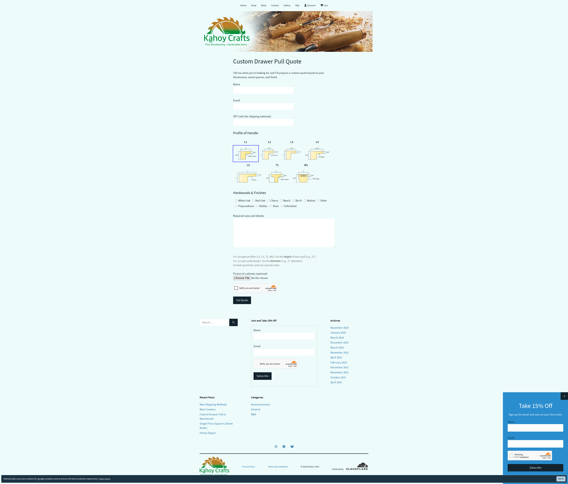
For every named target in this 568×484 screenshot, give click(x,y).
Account (311, 5)
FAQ (297, 5)
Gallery (287, 5)
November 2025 (339, 328)
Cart (325, 5)
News (263, 5)
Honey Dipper (208, 433)
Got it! (561, 478)
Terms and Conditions (278, 466)
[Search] (233, 322)
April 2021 (336, 382)
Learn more (104, 478)
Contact (275, 5)
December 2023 (339, 342)
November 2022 (339, 352)
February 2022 (338, 362)
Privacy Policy (248, 466)
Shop (253, 5)
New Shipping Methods (213, 404)
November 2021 (339, 372)
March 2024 (337, 337)
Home (243, 5)
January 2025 (338, 332)
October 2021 (338, 377)
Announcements (260, 404)
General (255, 409)
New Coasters (208, 409)
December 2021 (339, 367)
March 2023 (337, 347)
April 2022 (336, 357)
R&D (253, 414)
